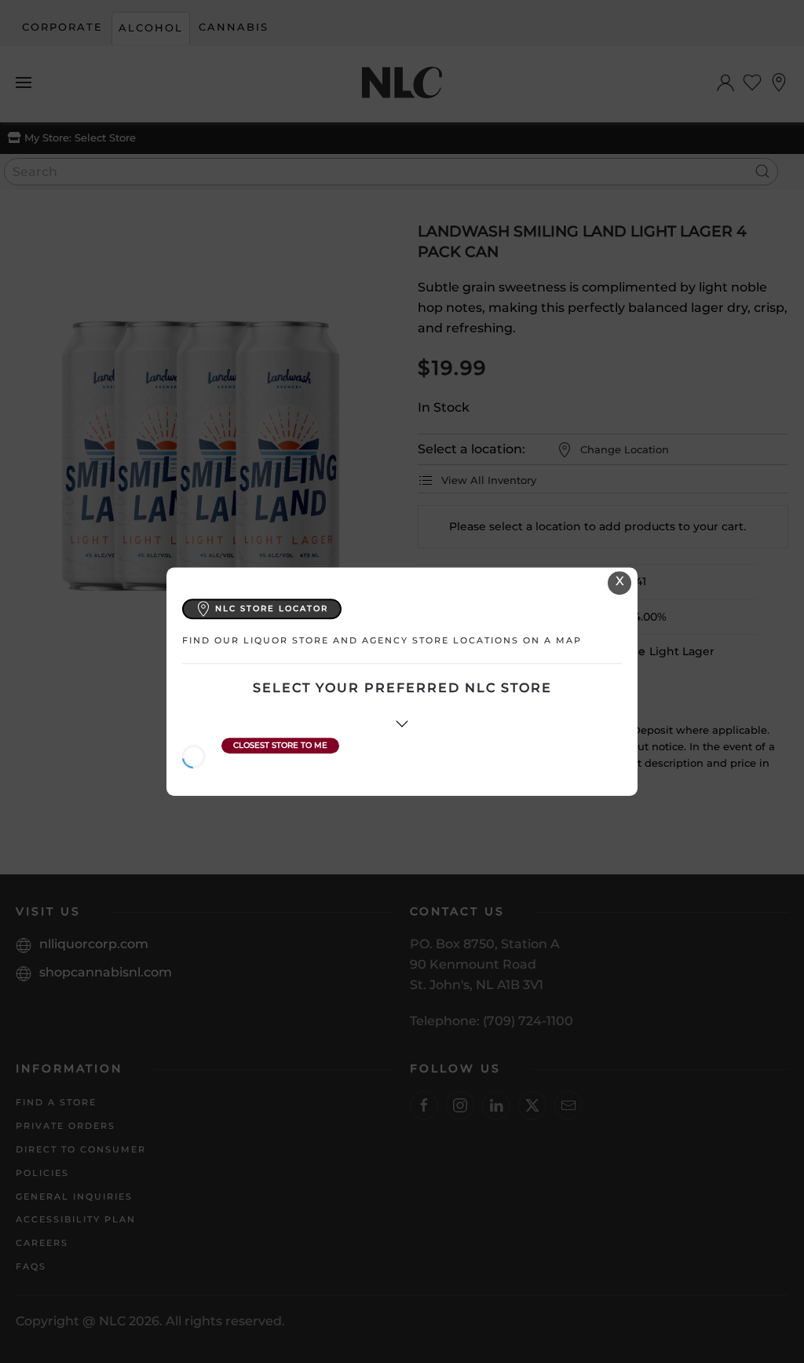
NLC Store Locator (271, 608)
